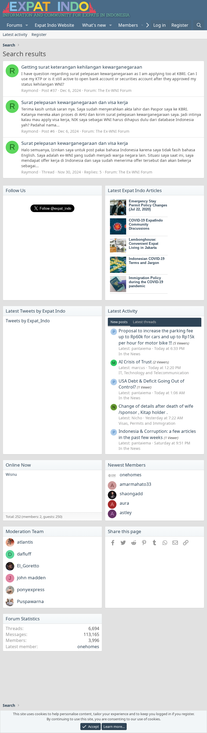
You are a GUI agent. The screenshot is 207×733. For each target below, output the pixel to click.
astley (126, 513)
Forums (14, 25)
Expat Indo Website (54, 25)
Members (128, 25)
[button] (27, 25)
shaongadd (131, 494)
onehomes (131, 475)
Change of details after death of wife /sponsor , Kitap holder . (156, 409)
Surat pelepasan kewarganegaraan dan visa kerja (74, 102)
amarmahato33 (135, 484)
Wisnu (11, 474)
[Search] (198, 25)
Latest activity (15, 34)
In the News (129, 353)
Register (39, 34)
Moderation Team (25, 531)
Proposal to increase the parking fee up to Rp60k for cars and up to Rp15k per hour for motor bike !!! (157, 337)
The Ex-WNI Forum (115, 90)
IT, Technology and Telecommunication (154, 372)
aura (124, 503)
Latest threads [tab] (144, 321)
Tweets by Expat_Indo (28, 321)
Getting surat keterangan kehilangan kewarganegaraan (81, 67)
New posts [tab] (119, 321)
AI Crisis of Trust (135, 362)
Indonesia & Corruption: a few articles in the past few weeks (157, 434)
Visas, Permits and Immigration (147, 423)
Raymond (29, 90)
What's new (94, 25)
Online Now (18, 465)
